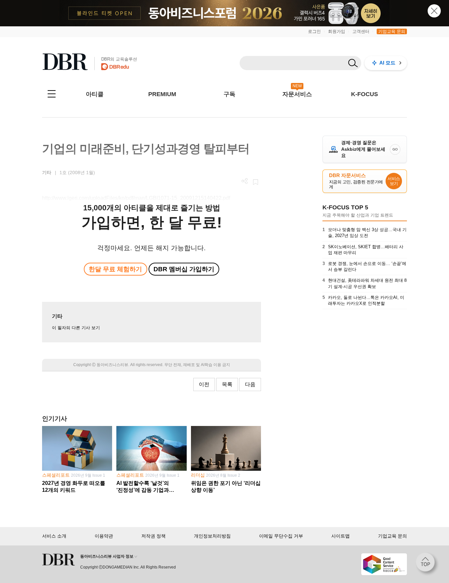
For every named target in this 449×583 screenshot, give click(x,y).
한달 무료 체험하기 (115, 269)
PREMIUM (162, 94)
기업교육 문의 (391, 31)
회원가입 (336, 31)
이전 (204, 384)
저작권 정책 (153, 536)
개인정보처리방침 (212, 536)
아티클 (95, 94)
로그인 (314, 31)
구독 (229, 94)
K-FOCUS (364, 94)
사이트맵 (340, 536)
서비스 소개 (54, 536)
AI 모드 (387, 63)
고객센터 (360, 31)
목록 (227, 384)
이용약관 (104, 536)
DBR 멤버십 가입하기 (184, 269)
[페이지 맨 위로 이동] (427, 564)
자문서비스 (297, 94)
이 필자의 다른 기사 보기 (76, 327)
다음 (250, 384)
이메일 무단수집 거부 (281, 536)
